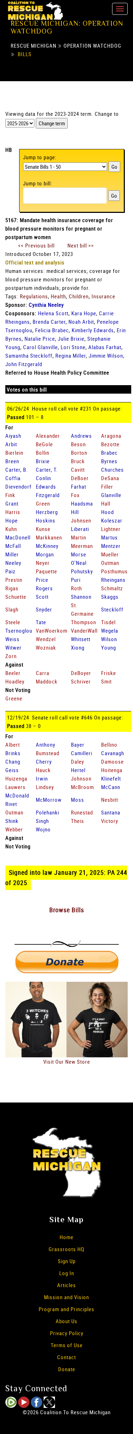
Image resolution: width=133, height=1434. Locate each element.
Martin (78, 537)
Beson (78, 444)
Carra (42, 672)
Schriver (81, 681)
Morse (78, 554)
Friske (108, 672)
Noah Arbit (81, 321)
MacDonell (18, 537)
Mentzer (111, 545)
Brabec (109, 452)
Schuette (15, 596)
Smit (106, 681)
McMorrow (49, 799)
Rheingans (113, 579)
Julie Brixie (71, 338)
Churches (112, 469)
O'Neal (79, 562)
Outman (110, 562)
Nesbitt (109, 799)
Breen (12, 461)
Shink (11, 820)
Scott (42, 596)
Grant (11, 503)
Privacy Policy (66, 1333)
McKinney (47, 545)
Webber (14, 829)
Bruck (78, 461)
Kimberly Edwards (93, 330)
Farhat (78, 486)
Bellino (109, 744)
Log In (66, 1273)
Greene (13, 698)
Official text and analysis (35, 262)
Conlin (43, 478)
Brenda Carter (49, 321)
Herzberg (47, 511)
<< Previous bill (36, 245)
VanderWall (84, 630)
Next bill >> (80, 245)
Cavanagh (112, 753)
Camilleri (81, 753)
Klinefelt (111, 778)
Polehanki (47, 812)
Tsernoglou (18, 630)
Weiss (12, 639)
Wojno (43, 829)
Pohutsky (82, 571)
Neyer (43, 562)
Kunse (43, 528)
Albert (12, 744)
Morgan (45, 554)
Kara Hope (83, 313)
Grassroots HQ (66, 1249)
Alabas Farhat (104, 347)
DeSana (110, 478)
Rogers (44, 588)
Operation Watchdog (92, 45)
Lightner (111, 528)
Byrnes (109, 461)
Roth (76, 588)
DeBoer (80, 478)
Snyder (44, 609)
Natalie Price (39, 338)
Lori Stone (73, 347)
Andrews (81, 435)
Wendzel (46, 639)
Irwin (42, 778)
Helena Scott (53, 313)
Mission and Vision (66, 1297)
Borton (79, 452)
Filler (107, 486)
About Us (66, 1321)
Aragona (111, 435)
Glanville (111, 494)
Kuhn (11, 528)
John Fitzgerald (23, 364)
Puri (76, 579)
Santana (110, 812)
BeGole (44, 444)
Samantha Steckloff (28, 355)
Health (58, 296)
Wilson (109, 639)
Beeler (13, 672)
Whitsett (80, 639)
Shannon (81, 596)
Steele (12, 622)
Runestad (82, 812)
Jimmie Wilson (106, 355)
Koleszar (111, 520)
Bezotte (110, 444)
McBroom (82, 786)
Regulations (34, 296)
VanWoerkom (51, 630)
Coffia (13, 478)
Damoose (112, 761)
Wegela (109, 630)
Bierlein (14, 452)
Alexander (48, 435)
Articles (66, 1285)
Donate (66, 1369)
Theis (77, 820)
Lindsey (45, 786)
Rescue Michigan (33, 45)
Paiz (10, 571)
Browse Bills (66, 910)
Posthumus (114, 571)
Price (42, 579)
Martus (109, 537)
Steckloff (112, 609)
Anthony (45, 744)
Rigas (11, 588)
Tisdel (108, 622)
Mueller (110, 554)
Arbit (11, 444)
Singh (42, 820)
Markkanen (49, 537)
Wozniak (46, 647)
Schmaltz (112, 588)
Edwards (46, 486)
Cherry (44, 761)
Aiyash (13, 435)
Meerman (82, 545)
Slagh (11, 609)
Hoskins (45, 520)
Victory (109, 820)
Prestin (13, 579)
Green (43, 503)
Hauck (43, 769)
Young (108, 647)
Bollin (42, 452)
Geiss (12, 769)
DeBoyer (81, 672)
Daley (77, 761)
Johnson (81, 778)
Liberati (80, 528)
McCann (110, 786)
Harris (12, 511)
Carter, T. (47, 469)
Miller (12, 554)
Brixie (43, 461)
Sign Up (67, 1261)
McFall (13, 545)
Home (66, 1237)
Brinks (13, 753)
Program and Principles (66, 1309)
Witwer (13, 647)
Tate (41, 622)
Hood (107, 511)
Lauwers (15, 786)
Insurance (103, 296)
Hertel (78, 769)
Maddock (46, 681)
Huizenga (16, 778)
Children (79, 296)
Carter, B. (16, 469)
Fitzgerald (48, 494)
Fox (75, 494)
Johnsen (81, 520)
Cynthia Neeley (46, 304)
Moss (77, 799)
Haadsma (82, 503)
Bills (25, 54)
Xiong (77, 647)
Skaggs (109, 596)
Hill (75, 511)
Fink (10, 494)
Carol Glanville (40, 347)
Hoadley (14, 681)
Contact (66, 1357)
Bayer (77, 744)
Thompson (83, 622)
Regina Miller (70, 355)
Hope (11, 520)
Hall (105, 503)
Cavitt (78, 469)
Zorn (11, 655)
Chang (12, 761)
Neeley (13, 562)
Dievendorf (18, 486)
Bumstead (47, 753)
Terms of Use (67, 1345)
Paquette (46, 571)
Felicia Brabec (52, 330)
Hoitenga (111, 769)
